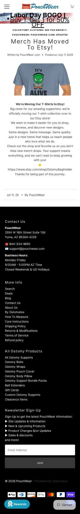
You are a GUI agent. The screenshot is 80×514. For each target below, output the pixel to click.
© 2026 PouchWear (18, 481)
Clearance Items (16, 399)
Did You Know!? (55, 30)
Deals (9, 293)
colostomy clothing (28, 30)
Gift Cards (12, 390)
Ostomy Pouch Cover (19, 371)
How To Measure (16, 316)
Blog (8, 298)
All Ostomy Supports (19, 357)
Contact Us (12, 303)
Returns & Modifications (21, 330)
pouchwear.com (42, 34)
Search (10, 288)
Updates (62, 34)
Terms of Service (16, 335)
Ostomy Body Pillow (18, 376)
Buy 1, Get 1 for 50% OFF (40, 22)
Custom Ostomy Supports (22, 394)
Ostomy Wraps (15, 366)
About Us (11, 307)
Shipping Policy (15, 326)
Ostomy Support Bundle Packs (26, 380)
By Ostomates (14, 312)
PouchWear (20, 34)
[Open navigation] (7, 6)
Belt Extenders (15, 385)
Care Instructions (17, 321)
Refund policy (14, 340)
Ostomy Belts (14, 362)
